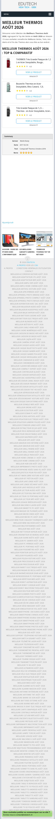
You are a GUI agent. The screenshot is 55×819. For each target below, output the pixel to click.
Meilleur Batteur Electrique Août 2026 (29, 319)
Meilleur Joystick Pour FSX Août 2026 (29, 473)
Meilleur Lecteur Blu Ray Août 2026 (29, 493)
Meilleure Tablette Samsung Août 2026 (29, 798)
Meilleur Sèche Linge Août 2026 (29, 603)
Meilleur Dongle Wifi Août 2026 (29, 404)
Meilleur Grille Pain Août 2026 (29, 455)
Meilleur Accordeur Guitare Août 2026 (29, 274)
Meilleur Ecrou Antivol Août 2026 (29, 416)
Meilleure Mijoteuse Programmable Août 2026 (29, 748)
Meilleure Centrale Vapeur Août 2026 (29, 712)
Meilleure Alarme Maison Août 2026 (29, 689)
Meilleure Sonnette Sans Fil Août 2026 (29, 769)
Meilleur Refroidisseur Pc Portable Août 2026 (29, 576)
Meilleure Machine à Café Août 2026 (29, 739)
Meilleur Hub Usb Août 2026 (29, 464)
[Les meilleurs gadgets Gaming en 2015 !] (27, 239)
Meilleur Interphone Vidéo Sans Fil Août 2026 (29, 470)
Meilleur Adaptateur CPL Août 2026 (29, 277)
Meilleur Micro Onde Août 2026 (29, 514)
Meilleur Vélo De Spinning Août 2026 (29, 671)
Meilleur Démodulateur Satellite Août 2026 (29, 396)
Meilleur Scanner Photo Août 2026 (29, 594)
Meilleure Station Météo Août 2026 (29, 778)
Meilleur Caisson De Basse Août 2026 (29, 336)
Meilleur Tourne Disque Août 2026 (29, 659)
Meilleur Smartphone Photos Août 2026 (29, 627)
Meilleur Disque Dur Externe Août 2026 (29, 401)
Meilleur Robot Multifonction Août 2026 (29, 588)
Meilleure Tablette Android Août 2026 (29, 789)
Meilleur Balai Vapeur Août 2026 (29, 313)
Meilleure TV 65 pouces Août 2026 (29, 807)
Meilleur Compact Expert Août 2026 (29, 369)
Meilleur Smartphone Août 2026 (29, 621)
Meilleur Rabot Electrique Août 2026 (29, 567)
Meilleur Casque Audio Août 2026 (29, 345)
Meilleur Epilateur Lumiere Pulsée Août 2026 (29, 422)
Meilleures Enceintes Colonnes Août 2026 (29, 810)
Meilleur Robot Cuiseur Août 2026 (29, 585)
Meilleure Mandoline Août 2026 (29, 742)
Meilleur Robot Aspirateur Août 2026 (29, 582)
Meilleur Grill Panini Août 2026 (29, 449)
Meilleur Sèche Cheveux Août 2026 (29, 600)
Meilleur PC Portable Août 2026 (29, 547)
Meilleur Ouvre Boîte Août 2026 (29, 538)
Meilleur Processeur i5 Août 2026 (29, 561)
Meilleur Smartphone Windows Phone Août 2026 (29, 630)
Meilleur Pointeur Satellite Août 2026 (29, 553)
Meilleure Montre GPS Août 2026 (29, 754)
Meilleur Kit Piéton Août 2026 (29, 478)
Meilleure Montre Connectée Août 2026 (29, 751)
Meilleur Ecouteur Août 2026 (29, 410)
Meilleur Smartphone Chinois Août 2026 (29, 615)
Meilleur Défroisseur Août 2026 (29, 393)
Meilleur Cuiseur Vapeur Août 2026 (29, 375)
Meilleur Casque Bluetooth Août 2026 (29, 348)
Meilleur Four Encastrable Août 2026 (29, 434)
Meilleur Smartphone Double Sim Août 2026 (29, 618)
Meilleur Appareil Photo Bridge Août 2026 (29, 295)
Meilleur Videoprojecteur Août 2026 (29, 680)
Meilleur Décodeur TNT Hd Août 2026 (29, 390)
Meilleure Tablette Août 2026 (29, 795)
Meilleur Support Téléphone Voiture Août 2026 (29, 635)
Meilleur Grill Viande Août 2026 (29, 452)
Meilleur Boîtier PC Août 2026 (29, 324)
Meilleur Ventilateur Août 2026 (29, 677)
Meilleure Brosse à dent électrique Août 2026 (29, 707)
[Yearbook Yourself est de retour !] (44, 239)
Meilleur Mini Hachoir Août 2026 (29, 523)
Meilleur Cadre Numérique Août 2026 (29, 330)
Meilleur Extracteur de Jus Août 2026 (29, 428)
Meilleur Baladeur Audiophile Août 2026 (29, 310)
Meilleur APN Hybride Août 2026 (29, 292)
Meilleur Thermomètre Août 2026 (29, 653)
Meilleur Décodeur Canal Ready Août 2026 (29, 381)
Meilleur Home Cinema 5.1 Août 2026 (29, 458)
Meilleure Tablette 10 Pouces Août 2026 (29, 787)
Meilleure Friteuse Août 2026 (29, 721)
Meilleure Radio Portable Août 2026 (29, 766)
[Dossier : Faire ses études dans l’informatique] (10, 239)
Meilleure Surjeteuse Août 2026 (29, 781)
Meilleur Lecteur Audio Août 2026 (29, 490)
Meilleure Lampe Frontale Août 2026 (29, 730)
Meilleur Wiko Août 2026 (29, 683)
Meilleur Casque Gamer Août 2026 (29, 351)
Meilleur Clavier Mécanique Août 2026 (29, 366)
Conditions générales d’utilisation (33, 268)
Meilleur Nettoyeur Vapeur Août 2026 (29, 532)
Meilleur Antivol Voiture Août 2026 (29, 289)
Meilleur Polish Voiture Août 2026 (29, 558)
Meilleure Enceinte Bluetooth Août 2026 (29, 718)
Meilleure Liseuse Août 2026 (29, 736)
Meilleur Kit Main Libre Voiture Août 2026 (29, 476)
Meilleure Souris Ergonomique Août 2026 (29, 772)
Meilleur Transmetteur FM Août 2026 (29, 662)
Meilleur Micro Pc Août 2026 (29, 517)
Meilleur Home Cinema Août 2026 (29, 461)
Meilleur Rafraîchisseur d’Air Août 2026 (29, 573)
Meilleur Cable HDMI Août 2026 (29, 327)
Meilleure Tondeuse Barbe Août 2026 (29, 801)
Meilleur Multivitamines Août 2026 (29, 526)
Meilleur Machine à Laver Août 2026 (29, 505)
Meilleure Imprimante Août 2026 (29, 727)
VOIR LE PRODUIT (34, 72)
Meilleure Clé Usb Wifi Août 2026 (29, 715)
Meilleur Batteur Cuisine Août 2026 (29, 316)
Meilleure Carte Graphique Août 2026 (29, 710)
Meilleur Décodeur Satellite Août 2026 (29, 387)
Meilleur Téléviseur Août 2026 (29, 644)
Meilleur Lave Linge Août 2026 (29, 481)
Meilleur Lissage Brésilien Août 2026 (29, 502)
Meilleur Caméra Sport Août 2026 (29, 342)
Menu (6, 14)
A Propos (21, 265)
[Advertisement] (27, 189)
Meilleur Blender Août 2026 (29, 322)
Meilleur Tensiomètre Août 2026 (29, 647)
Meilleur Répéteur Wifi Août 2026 (29, 579)
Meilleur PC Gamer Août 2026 (29, 541)
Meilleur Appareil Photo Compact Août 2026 (29, 298)
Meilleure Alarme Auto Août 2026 (29, 686)
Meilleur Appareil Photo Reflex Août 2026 (29, 301)
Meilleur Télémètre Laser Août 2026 (29, 641)
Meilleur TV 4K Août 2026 (29, 665)
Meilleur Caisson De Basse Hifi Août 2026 (29, 333)
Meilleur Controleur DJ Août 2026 (29, 372)
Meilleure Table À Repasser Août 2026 (29, 784)
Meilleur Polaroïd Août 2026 (29, 555)
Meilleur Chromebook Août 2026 (29, 363)
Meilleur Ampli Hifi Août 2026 (29, 283)
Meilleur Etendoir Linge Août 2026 (29, 425)
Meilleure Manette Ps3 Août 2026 (29, 745)
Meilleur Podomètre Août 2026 (29, 550)
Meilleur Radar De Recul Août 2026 (29, 570)
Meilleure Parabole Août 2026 (29, 757)
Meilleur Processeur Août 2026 (29, 564)
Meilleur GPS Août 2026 (29, 440)
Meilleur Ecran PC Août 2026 (29, 413)
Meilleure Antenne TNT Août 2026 (29, 695)
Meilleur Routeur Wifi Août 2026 (29, 591)
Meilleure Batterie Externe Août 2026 (29, 701)
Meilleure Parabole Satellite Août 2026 (29, 760)
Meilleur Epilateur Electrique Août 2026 (29, 419)
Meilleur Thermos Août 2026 (29, 656)
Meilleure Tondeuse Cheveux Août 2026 (29, 804)
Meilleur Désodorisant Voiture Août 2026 (29, 399)
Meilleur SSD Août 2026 (29, 633)
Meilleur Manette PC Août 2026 (29, 508)
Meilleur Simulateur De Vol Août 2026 (29, 609)
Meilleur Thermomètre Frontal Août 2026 (29, 650)
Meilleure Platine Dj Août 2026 (29, 763)
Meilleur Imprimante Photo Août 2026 (29, 467)
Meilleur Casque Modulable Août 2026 (29, 357)
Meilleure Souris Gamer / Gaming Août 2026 (29, 775)
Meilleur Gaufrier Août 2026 (29, 437)
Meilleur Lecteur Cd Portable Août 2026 (29, 496)
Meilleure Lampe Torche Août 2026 (29, 733)
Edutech (30, 262)
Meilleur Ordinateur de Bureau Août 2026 (29, 535)
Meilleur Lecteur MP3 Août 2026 (29, 499)
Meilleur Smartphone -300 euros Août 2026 (29, 612)
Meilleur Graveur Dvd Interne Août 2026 (29, 443)
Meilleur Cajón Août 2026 (29, 339)
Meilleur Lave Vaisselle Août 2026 (29, 487)
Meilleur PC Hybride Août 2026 (29, 544)
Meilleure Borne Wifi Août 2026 (29, 704)
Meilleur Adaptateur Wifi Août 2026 (29, 280)
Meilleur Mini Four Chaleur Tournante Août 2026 (29, 520)
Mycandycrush (7, 222)
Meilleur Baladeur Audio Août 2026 (29, 307)
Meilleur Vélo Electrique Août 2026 (29, 674)
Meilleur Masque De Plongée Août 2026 (29, 511)
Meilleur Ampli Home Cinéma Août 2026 (29, 286)
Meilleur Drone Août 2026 (29, 407)
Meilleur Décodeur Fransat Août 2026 (29, 384)
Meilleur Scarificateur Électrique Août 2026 (29, 597)
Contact (29, 271)
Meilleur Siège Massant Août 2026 (29, 606)
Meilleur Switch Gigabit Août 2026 (29, 638)
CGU (36, 265)
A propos (8, 268)
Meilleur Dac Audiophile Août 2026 (29, 378)
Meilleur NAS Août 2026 (29, 529)
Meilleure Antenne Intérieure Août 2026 (29, 692)
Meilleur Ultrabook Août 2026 (29, 668)
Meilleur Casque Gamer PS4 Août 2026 (29, 354)
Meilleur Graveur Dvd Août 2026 (29, 446)
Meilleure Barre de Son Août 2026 (29, 698)
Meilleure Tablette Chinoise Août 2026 (29, 792)
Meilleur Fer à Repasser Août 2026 (29, 431)
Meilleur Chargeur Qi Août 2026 (29, 360)
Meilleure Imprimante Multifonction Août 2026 (29, 724)
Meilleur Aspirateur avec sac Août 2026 (29, 304)
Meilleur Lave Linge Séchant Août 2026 (29, 484)
